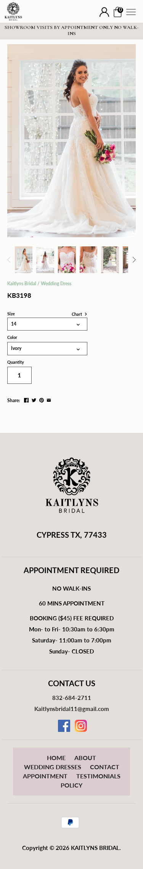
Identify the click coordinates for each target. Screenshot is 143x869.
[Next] (134, 259)
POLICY (71, 785)
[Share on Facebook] (26, 400)
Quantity (15, 362)
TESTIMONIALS (98, 776)
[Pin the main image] (41, 400)
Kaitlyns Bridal (21, 283)
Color (12, 337)
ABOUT (85, 757)
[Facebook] (64, 726)
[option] (24, 259)
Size (11, 313)
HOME (56, 757)
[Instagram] (81, 726)
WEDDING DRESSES (52, 766)
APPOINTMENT (45, 776)
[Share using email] (49, 400)
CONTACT (104, 766)
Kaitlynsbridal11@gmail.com (71, 708)
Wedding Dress (56, 283)
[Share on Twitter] (34, 400)
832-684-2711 (71, 697)
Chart (77, 313)
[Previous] (9, 259)
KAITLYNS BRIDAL (95, 847)
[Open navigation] (131, 12)
